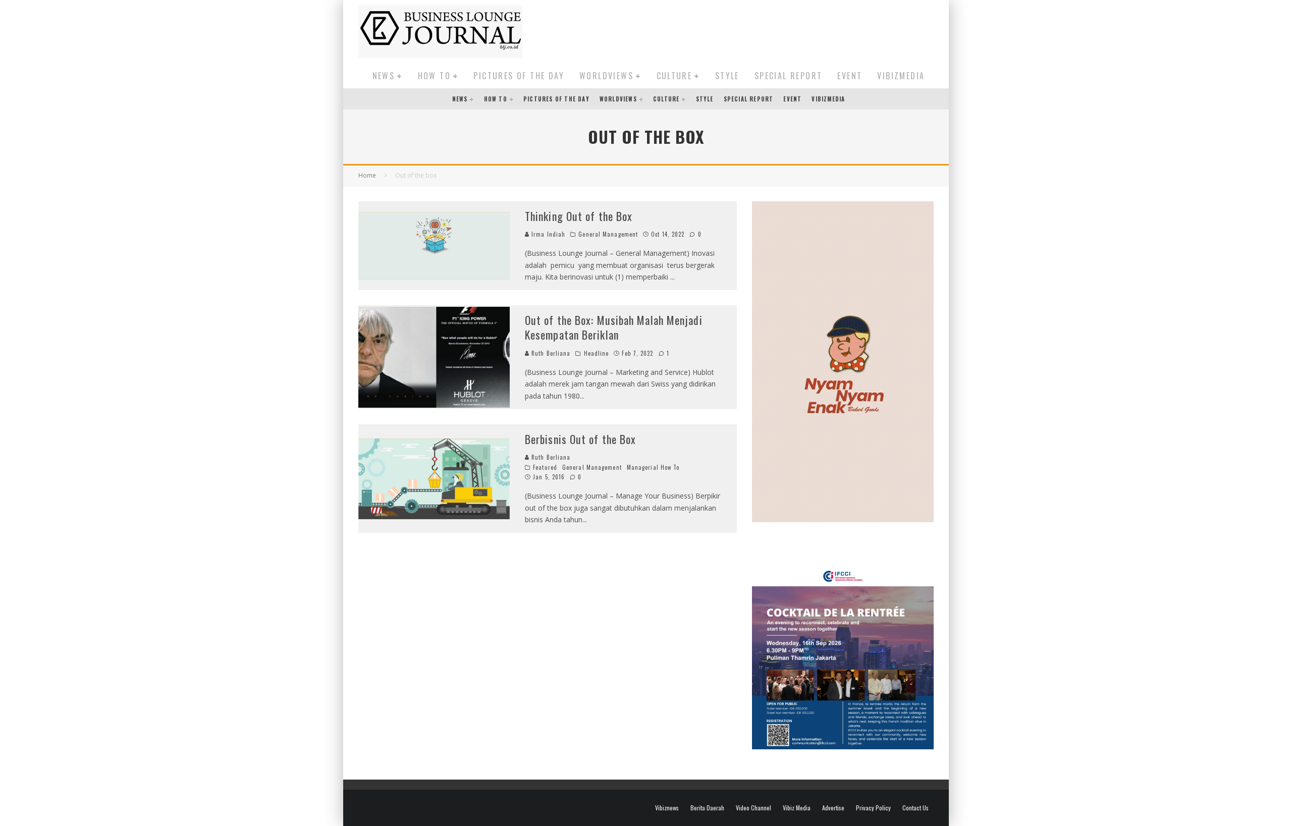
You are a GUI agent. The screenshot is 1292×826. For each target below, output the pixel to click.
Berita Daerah (707, 808)
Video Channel (753, 808)
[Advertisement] (750, 29)
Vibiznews (667, 808)
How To (434, 76)
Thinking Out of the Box (578, 216)
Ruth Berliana (549, 353)
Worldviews (606, 76)
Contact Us (915, 808)
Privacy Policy (873, 808)
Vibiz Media (797, 808)
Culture (674, 76)
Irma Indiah (547, 234)
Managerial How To (653, 467)
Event (849, 76)
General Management (608, 234)
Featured (545, 467)
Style (727, 76)
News (383, 76)
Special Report (789, 76)
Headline (596, 353)
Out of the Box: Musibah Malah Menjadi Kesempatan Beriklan (614, 327)
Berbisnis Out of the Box (580, 439)
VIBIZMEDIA (901, 76)
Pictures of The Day (518, 76)
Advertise (833, 808)
